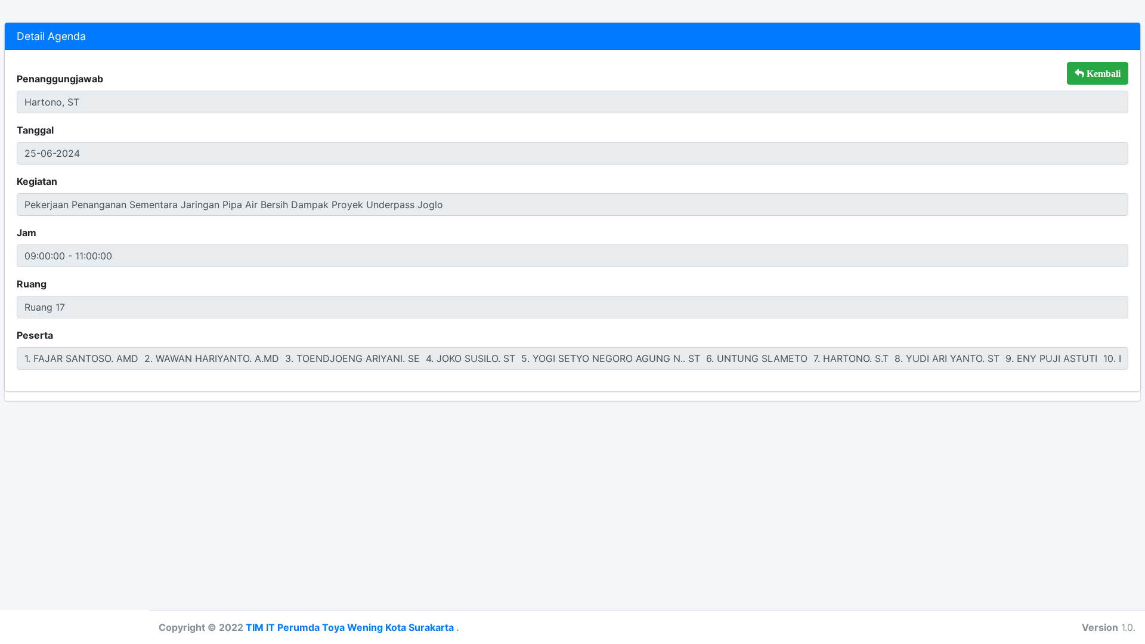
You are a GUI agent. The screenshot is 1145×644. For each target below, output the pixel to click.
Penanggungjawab (60, 79)
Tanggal (35, 130)
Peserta (35, 335)
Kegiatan (37, 181)
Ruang (32, 284)
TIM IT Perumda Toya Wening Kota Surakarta (351, 627)
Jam (26, 233)
